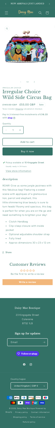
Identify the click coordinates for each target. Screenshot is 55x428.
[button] (6, 12)
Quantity (6, 123)
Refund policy (29, 422)
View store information (18, 170)
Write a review (27, 282)
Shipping (19, 109)
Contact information (40, 412)
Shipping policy (20, 417)
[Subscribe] (44, 342)
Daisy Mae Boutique (26, 408)
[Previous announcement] (5, 4)
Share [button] (8, 252)
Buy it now (27, 151)
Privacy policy (21, 412)
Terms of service (37, 417)
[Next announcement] (49, 4)
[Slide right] (34, 82)
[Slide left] (20, 82)
